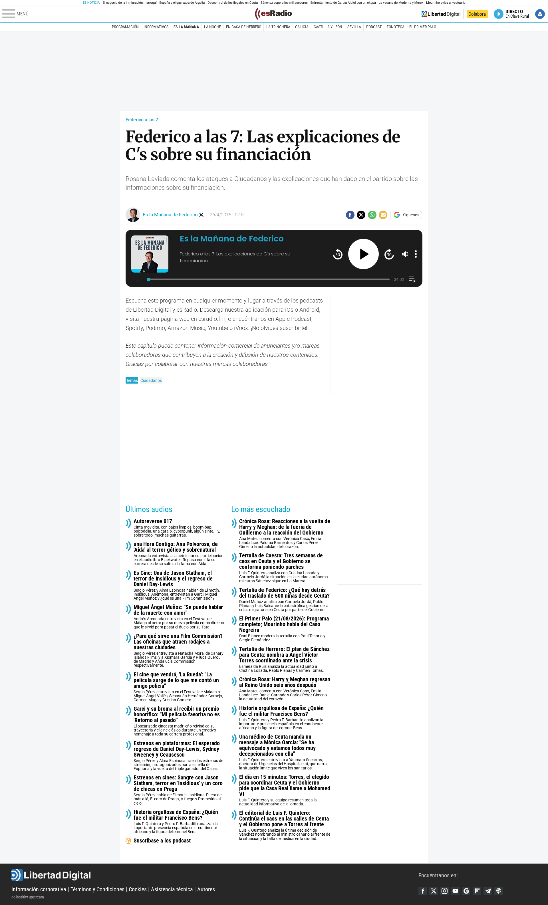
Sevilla (354, 27)
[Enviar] (372, 215)
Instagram (444, 891)
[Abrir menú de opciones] (416, 254)
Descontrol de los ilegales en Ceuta (232, 3)
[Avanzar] (389, 254)
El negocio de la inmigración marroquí (129, 3)
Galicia (302, 27)
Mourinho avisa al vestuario (446, 3)
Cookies (138, 889)
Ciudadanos (151, 380)
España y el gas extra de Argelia (182, 3)
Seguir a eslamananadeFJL (201, 214)
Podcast (374, 27)
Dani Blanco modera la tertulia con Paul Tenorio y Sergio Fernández (284, 629)
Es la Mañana (186, 27)
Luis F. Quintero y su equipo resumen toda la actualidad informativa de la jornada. (284, 790)
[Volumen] (405, 254)
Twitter (433, 891)
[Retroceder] (337, 254)
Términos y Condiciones (97, 889)
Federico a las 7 (142, 119)
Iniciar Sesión (540, 14)
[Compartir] (350, 215)
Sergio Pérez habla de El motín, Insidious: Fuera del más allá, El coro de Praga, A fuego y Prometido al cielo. (178, 790)
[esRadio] (273, 14)
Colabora (477, 14)
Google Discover (466, 891)
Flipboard (477, 891)
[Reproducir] (363, 254)
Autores (206, 889)
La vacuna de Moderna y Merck (401, 3)
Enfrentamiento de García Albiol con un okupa (343, 3)
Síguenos (411, 215)
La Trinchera (278, 27)
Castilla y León (328, 27)
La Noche (212, 27)
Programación (125, 27)
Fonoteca (395, 27)
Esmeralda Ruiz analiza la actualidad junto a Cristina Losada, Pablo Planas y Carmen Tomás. (284, 659)
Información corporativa (38, 889)
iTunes (498, 891)
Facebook (422, 891)
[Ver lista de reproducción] (412, 279)
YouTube (455, 891)
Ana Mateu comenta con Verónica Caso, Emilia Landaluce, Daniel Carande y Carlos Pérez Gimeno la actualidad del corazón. (284, 688)
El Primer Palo (422, 27)
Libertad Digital (214, 875)
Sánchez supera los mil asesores (284, 3)
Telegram (487, 891)
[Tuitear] (361, 215)
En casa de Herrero (243, 27)
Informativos (156, 27)
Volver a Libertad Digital (441, 14)
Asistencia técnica (172, 889)
